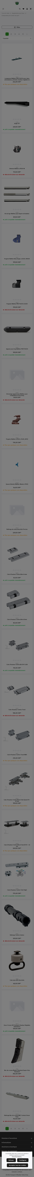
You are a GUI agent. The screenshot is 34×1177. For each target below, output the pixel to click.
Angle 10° (17, 123)
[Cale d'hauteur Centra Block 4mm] (17, 555)
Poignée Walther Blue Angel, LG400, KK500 (17, 258)
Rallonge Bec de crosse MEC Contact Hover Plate (17, 1116)
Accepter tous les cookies (17, 1165)
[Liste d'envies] (23, 9)
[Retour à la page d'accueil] (17, 3)
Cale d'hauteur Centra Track (17, 709)
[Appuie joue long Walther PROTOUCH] (17, 329)
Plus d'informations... (17, 1156)
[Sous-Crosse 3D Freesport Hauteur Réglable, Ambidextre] (17, 1006)
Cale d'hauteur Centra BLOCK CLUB (17, 664)
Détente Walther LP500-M (17, 168)
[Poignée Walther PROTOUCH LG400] (17, 284)
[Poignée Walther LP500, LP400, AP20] (17, 419)
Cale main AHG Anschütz (17, 980)
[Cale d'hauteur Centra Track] (17, 690)
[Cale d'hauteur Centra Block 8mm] (17, 600)
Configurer (22, 1160)
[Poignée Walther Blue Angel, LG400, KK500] (17, 239)
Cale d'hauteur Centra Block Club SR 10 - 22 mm (17, 845)
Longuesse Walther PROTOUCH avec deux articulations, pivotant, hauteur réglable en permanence (17, 79)
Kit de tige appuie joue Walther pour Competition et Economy (17, 394)
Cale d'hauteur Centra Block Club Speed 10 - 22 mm (17, 800)
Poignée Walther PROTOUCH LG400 (17, 303)
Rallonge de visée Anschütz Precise (17, 529)
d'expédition (6, 1169)
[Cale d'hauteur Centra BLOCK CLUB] (17, 645)
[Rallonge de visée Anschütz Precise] (17, 510)
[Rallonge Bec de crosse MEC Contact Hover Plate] (17, 1096)
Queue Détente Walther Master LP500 (17, 484)
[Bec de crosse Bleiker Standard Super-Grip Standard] (17, 1051)
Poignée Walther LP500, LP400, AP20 (17, 439)
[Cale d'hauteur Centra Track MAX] (17, 735)
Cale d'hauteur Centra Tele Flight (17, 890)
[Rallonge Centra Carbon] (17, 915)
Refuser (11, 1160)
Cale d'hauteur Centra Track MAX (17, 754)
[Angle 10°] (17, 104)
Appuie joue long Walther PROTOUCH (17, 349)
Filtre (18, 27)
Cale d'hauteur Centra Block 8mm (17, 619)
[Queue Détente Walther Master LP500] (17, 465)
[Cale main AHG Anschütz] (17, 960)
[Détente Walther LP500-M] (17, 149)
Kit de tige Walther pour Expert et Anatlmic (17, 213)
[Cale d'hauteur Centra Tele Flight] (17, 870)
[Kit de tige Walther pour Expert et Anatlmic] (17, 194)
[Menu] (3, 9)
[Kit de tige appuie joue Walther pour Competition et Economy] (17, 374)
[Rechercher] (19, 9)
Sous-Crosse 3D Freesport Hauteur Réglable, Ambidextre (17, 1025)
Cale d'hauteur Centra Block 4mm (17, 574)
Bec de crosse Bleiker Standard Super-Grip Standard (17, 1071)
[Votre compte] (27, 9)
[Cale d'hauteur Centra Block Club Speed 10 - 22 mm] (17, 780)
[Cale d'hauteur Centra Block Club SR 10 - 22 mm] (17, 825)
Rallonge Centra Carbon (17, 935)
